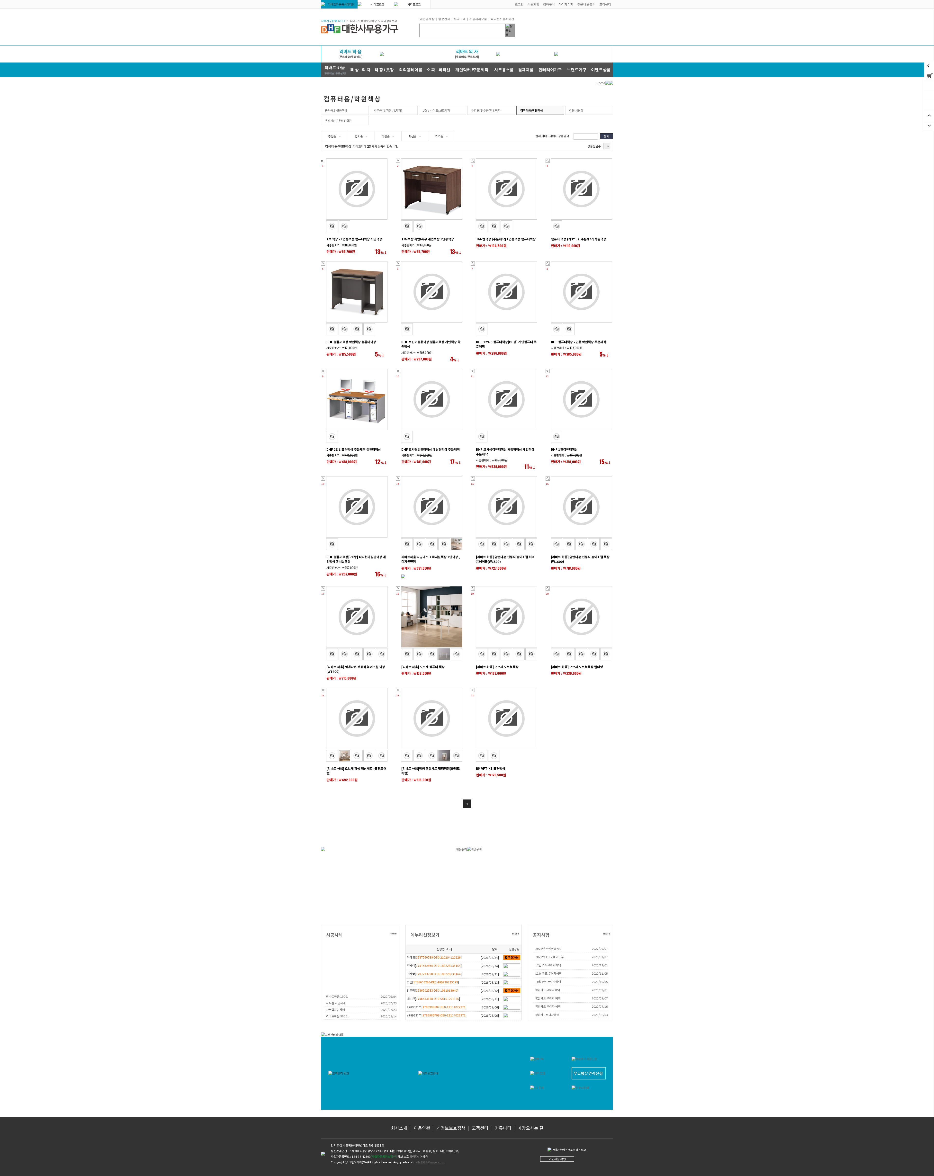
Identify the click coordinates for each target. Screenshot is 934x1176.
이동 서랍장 (576, 110)
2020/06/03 (600, 1015)
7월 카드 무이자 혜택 (548, 1006)
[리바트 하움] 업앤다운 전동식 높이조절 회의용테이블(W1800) (505, 559)
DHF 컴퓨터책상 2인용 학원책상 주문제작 (578, 342)
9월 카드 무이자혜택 (547, 990)
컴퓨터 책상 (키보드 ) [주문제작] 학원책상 (578, 239)
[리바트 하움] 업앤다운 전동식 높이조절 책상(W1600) (580, 559)
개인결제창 (427, 19)
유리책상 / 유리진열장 (338, 120)
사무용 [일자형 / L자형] (388, 110)
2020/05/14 (389, 1016)
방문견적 (444, 19)
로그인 (519, 4)
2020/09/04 (389, 996)
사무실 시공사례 (336, 1003)
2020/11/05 (600, 973)
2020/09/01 (600, 990)
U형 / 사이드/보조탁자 (436, 110)
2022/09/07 (600, 948)
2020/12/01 (600, 965)
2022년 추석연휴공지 (548, 948)
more (393, 933)
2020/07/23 (389, 1003)
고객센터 (605, 4)
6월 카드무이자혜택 (547, 1015)
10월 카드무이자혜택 (548, 981)
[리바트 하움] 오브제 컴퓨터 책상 (423, 666)
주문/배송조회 (586, 4)
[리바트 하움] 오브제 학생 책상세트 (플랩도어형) (356, 771)
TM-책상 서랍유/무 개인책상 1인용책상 (427, 239)
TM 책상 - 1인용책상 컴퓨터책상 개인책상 (354, 239)
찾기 (606, 136)
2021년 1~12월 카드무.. (550, 957)
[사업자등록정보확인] (384, 1156)
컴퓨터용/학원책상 (531, 110)
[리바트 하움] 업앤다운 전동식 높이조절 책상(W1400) (355, 669)
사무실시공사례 (335, 1009)
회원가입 (533, 4)
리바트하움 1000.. (337, 996)
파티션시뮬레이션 (502, 19)
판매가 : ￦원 (340, 251)
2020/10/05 (600, 981)
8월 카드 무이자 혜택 (548, 998)
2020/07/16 (600, 1006)
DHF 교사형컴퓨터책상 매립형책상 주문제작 (430, 449)
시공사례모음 (478, 19)
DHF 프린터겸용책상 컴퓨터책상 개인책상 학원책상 (430, 344)
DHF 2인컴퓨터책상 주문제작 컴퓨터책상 (353, 449)
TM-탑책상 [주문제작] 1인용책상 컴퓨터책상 (506, 239)
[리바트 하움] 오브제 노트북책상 (497, 666)
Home (600, 83)
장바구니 (549, 4)
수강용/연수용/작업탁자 (486, 110)
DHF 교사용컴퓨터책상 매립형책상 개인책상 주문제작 (505, 452)
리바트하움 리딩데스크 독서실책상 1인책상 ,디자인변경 (430, 559)
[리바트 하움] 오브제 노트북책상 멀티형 (577, 666)
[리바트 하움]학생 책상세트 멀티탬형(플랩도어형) (430, 771)
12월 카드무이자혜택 (548, 965)
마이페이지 (566, 4)
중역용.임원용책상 (336, 110)
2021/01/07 (600, 957)
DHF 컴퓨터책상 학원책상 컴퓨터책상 (351, 342)
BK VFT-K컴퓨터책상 (490, 768)
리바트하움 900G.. (337, 1016)
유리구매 (460, 19)
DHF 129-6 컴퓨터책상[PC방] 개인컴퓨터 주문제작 (506, 344)
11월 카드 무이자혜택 (548, 973)
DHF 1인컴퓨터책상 (564, 449)
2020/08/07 (600, 998)
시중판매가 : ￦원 (341, 245)
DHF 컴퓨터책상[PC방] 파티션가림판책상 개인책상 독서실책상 (356, 559)
